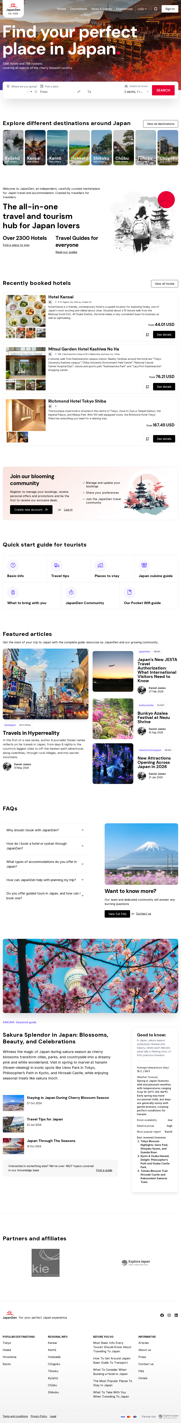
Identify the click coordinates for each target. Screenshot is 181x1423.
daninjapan (10, 725)
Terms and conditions (15, 1416)
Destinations (78, 9)
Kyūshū (53, 1378)
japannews (144, 651)
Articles (143, 1343)
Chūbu (52, 1385)
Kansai (52, 1343)
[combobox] (20, 91)
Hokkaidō (54, 1357)
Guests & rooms (138, 86)
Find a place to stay (16, 245)
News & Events (101, 9)
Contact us (143, 913)
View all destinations (160, 124)
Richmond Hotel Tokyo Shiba (77, 401)
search (163, 90)
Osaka (7, 1350)
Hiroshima (9, 1357)
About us (144, 1350)
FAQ (141, 1371)
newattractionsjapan (150, 750)
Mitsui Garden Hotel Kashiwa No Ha (83, 349)
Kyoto (7, 1364)
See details (164, 334)
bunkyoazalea (146, 705)
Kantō (52, 1350)
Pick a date (51, 86)
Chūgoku (54, 1364)
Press (142, 1357)
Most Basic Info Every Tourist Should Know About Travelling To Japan (112, 1347)
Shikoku (53, 1392)
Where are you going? (24, 86)
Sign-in (170, 9)
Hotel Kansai (61, 297)
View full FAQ (117, 914)
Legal (53, 1416)
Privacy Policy (39, 1416)
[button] (143, 9)
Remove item (28, 91)
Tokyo (7, 1343)
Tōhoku (53, 1371)
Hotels (61, 9)
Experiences (124, 9)
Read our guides (66, 252)
